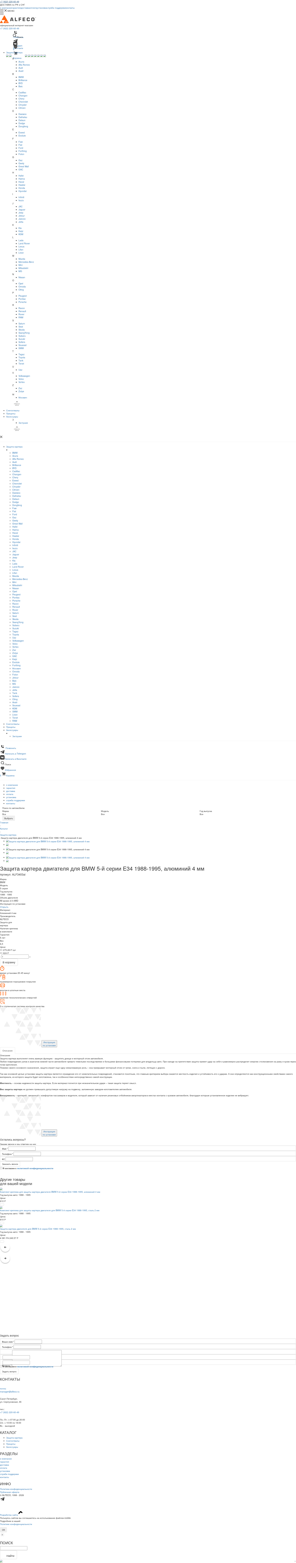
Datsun (21, 120)
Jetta (20, 221)
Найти (10, 1556)
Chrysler (22, 104)
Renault (22, 311)
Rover (21, 314)
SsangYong (24, 332)
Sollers (21, 341)
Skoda (21, 329)
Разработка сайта (9, 1514)
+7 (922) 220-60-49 (9, 1)
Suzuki (21, 338)
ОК (3, 1529)
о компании (6, 1458)
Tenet (21, 363)
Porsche (22, 301)
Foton (21, 154)
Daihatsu (22, 117)
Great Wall (23, 166)
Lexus (21, 246)
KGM (20, 234)
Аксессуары (12, 416)
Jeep (20, 212)
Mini (20, 264)
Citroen (22, 107)
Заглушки (23, 422)
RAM (20, 317)
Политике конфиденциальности (16, 1524)
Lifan (20, 249)
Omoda (22, 286)
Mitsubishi (23, 268)
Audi (20, 67)
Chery (21, 98)
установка (5, 1470)
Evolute (22, 135)
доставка (4, 1464)
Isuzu (21, 200)
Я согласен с (28, 1168)
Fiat (20, 144)
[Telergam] (14, 40)
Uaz (20, 369)
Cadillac (22, 92)
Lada (20, 240)
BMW (21, 77)
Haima (21, 178)
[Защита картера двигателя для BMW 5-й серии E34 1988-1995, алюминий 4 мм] (48, 840)
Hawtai (21, 184)
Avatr (21, 70)
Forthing (22, 150)
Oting (21, 289)
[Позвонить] (14, 31)
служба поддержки (9, 1474)
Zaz (20, 388)
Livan (21, 252)
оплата (3, 1467)
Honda (21, 187)
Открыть (4, 906)
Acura (21, 61)
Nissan (21, 277)
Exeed (21, 132)
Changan (22, 95)
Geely (21, 163)
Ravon (21, 308)
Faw (20, 141)
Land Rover (24, 243)
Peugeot (22, 295)
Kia (20, 228)
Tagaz (21, 354)
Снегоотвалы (12, 410)
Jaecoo (22, 218)
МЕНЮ (10, 10)
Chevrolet (23, 101)
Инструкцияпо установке (49, 1044)
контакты (4, 1477)
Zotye (21, 391)
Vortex (21, 382)
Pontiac (22, 298)
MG (20, 271)
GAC (20, 169)
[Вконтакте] (14, 43)
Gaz (20, 160)
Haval (21, 181)
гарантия (4, 1461)
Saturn (21, 323)
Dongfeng (23, 126)
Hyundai (22, 191)
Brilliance (22, 80)
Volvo (21, 378)
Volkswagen (24, 375)
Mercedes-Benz (26, 261)
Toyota (21, 357)
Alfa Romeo (24, 64)
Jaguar (21, 209)
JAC (20, 206)
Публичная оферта (9, 1492)
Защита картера (14, 52)
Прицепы (10, 413)
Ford (20, 147)
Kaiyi (20, 231)
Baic (20, 86)
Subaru (22, 335)
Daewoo (22, 114)
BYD (20, 83)
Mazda (21, 258)
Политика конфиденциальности (16, 1488)
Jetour (21, 215)
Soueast (22, 345)
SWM (21, 348)
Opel (20, 283)
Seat (20, 326)
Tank (20, 360)
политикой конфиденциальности (35, 1168)
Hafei (21, 175)
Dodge (21, 123)
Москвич (22, 397)
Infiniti (21, 197)
